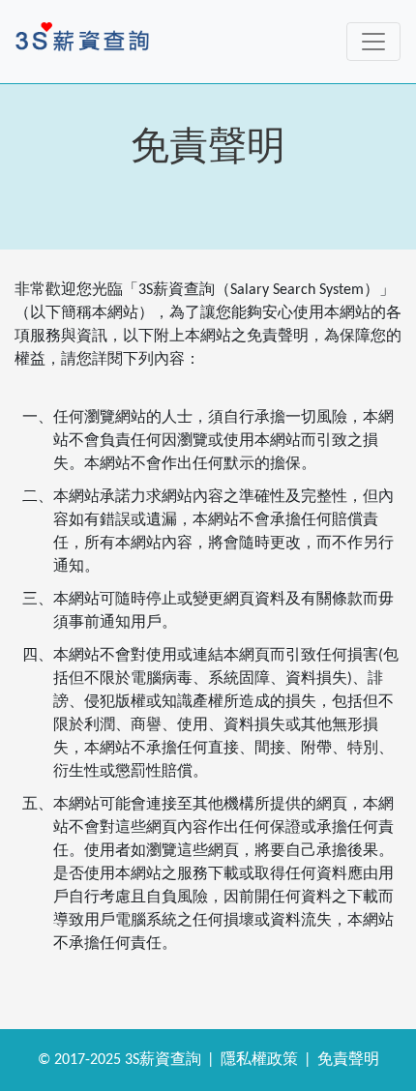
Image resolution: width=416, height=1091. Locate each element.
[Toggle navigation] (373, 41)
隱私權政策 (259, 1060)
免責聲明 (348, 1060)
